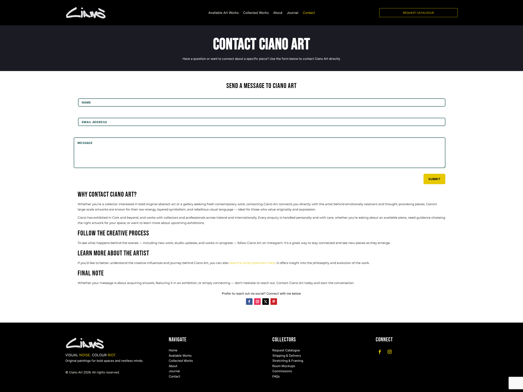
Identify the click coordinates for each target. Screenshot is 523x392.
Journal (292, 13)
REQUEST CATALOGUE (418, 12)
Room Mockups (283, 366)
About (277, 13)
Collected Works (256, 13)
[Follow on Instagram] (257, 301)
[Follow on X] (265, 301)
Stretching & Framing (287, 361)
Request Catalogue (286, 350)
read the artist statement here (252, 263)
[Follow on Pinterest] (273, 301)
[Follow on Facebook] (249, 301)
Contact (309, 13)
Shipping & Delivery (286, 355)
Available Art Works (223, 13)
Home (173, 350)
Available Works (180, 355)
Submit (434, 179)
